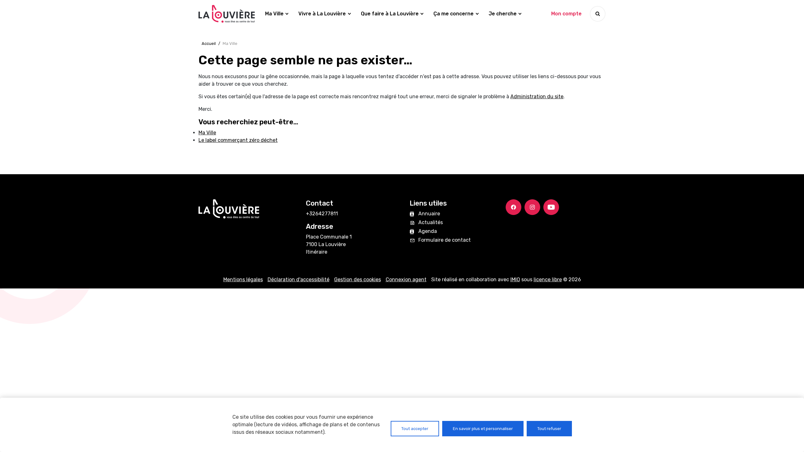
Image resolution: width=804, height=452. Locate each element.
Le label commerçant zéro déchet (238, 140)
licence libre (548, 279)
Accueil (209, 43)
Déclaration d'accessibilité (298, 279)
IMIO (515, 279)
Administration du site (536, 97)
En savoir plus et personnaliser (483, 428)
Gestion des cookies (357, 279)
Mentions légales (243, 279)
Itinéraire (316, 252)
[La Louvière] (226, 14)
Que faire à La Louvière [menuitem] (390, 14)
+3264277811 (322, 214)
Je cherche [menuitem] (503, 14)
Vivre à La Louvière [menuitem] (322, 14)
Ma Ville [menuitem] (274, 14)
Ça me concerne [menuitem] (453, 14)
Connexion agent (406, 279)
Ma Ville (207, 133)
